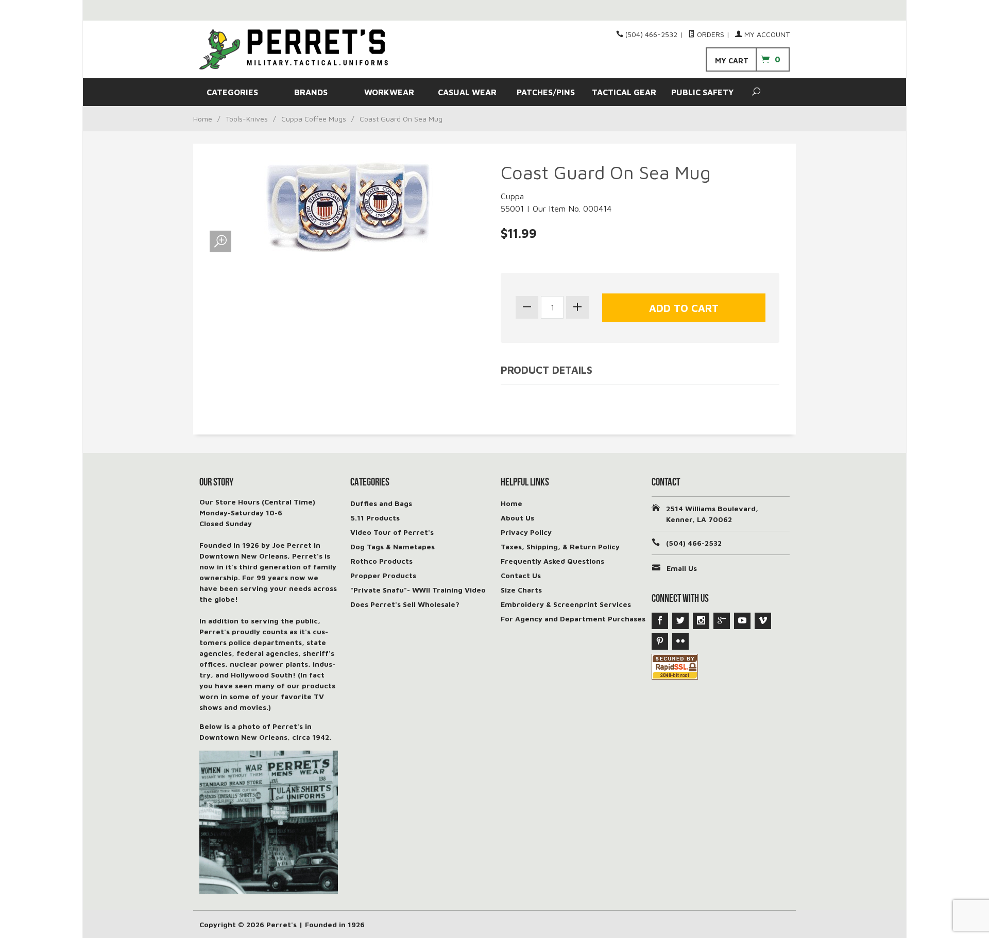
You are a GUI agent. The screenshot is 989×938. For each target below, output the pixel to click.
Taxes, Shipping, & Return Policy (560, 546)
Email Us (682, 568)
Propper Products (383, 575)
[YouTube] (742, 621)
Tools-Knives (247, 118)
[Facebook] (660, 621)
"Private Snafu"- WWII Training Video (418, 589)
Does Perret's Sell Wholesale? (404, 604)
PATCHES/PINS (546, 92)
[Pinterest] (660, 641)
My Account (766, 34)
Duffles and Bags (381, 503)
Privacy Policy (526, 532)
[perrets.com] (293, 49)
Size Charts (521, 589)
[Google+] (721, 621)
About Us (517, 517)
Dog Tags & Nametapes (392, 546)
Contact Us (521, 575)
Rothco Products (381, 561)
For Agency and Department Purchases (573, 618)
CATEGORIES (232, 92)
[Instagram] (701, 621)
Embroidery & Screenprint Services (566, 604)
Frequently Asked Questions (552, 561)
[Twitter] (680, 621)
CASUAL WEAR (467, 92)
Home (202, 118)
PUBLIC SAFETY (702, 92)
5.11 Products (375, 517)
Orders (709, 34)
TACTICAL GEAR (624, 92)
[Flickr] (680, 641)
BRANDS (311, 92)
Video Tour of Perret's (392, 532)
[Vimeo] (763, 621)
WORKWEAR (389, 92)
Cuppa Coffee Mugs (313, 118)
